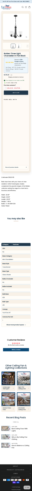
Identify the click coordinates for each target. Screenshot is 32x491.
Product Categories (15, 470)
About (15, 466)
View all (16, 422)
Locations (15, 477)
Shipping (10, 77)
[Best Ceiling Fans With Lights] (5, 428)
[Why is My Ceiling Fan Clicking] (5, 436)
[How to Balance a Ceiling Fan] (5, 445)
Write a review (16, 349)
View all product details (11, 167)
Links (16, 473)
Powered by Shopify (16, 489)
